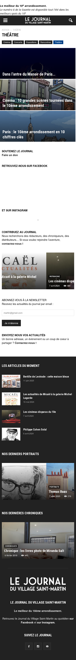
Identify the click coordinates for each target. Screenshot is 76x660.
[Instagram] (38, 646)
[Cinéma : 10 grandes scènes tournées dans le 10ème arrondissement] (37, 102)
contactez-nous (12, 243)
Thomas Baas (13, 491)
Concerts (18, 42)
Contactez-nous (25, 343)
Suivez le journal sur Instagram (40, 226)
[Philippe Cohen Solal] (11, 434)
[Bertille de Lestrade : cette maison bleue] (11, 381)
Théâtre (58, 42)
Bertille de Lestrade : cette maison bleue (46, 376)
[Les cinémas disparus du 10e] (11, 416)
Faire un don (10, 155)
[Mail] (47, 646)
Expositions (31, 42)
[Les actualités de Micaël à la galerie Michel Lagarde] (11, 398)
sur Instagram (45, 622)
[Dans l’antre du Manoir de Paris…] (37, 71)
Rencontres (45, 42)
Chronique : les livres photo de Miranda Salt (34, 551)
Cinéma (6, 42)
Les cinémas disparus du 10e (24, 281)
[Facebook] (28, 646)
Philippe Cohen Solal (35, 429)
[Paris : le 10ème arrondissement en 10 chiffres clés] (37, 134)
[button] (71, 20)
